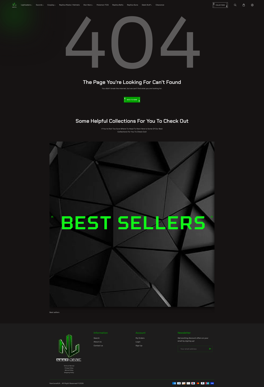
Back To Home (132, 100)
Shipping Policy (69, 372)
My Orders (140, 338)
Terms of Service (69, 366)
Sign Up (139, 346)
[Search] (235, 5)
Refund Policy (69, 370)
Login (138, 342)
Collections (220, 5)
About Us (98, 342)
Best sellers (54, 312)
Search (97, 338)
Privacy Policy (69, 368)
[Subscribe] (210, 349)
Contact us (98, 346)
